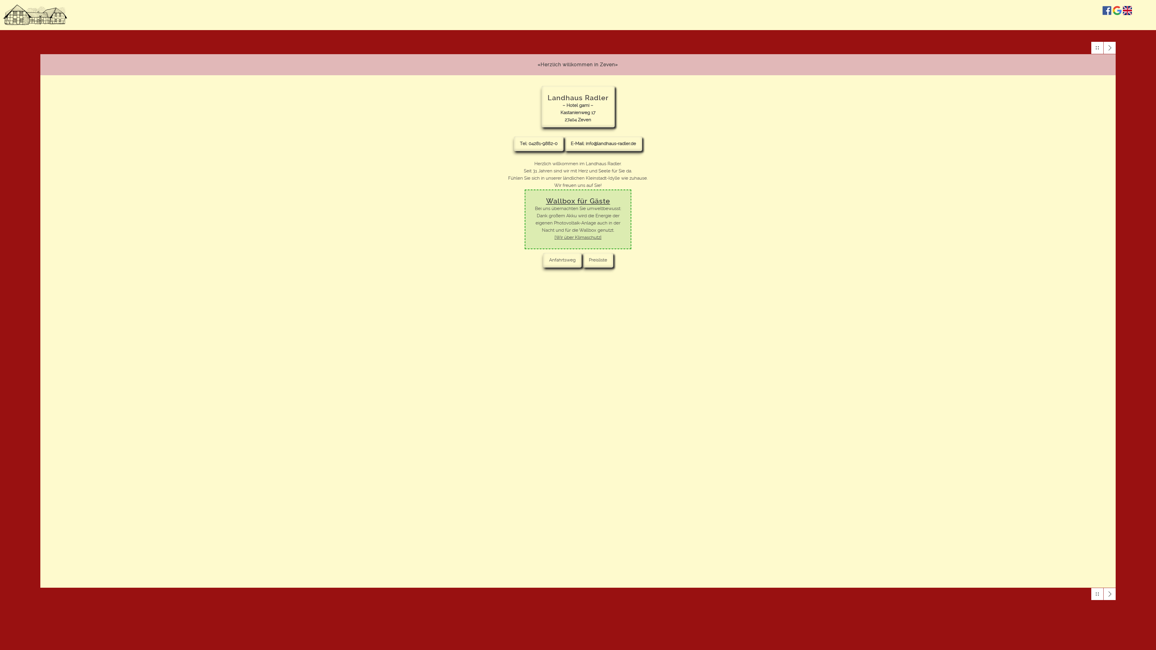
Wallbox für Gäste (578, 201)
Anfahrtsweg (562, 260)
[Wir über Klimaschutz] (578, 237)
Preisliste (598, 260)
